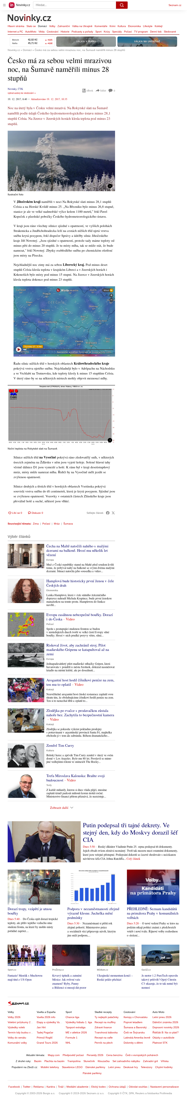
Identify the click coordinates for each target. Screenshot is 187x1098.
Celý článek (133, 858)
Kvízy (107, 31)
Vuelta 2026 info (46, 1017)
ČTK (20, 89)
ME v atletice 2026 (76, 1032)
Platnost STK (159, 1042)
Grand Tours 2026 (47, 1042)
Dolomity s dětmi (133, 1042)
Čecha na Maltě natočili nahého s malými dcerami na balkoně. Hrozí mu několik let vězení (77, 550)
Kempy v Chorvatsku (136, 1017)
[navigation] (4, 5)
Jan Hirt (41, 1027)
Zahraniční (64, 26)
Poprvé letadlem (133, 1022)
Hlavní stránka (16, 26)
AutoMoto (30, 31)
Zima (36, 523)
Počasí (128, 31)
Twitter (26, 1086)
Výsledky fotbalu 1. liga (79, 1022)
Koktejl (158, 26)
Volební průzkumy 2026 (21, 1022)
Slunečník (89, 1061)
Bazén (37, 1061)
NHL (68, 1042)
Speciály (117, 31)
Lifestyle (147, 26)
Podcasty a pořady (82, 31)
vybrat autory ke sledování (21, 93)
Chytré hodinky (164, 1067)
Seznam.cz (175, 5)
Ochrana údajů (117, 1086)
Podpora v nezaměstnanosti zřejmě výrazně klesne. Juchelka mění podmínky (93, 913)
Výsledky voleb (16, 1027)
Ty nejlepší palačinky (107, 1017)
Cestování (52, 31)
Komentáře (101, 26)
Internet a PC (15, 31)
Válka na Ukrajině (82, 26)
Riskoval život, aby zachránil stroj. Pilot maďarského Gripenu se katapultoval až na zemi (77, 649)
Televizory (146, 1067)
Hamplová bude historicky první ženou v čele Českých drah (80, 583)
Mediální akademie (77, 1086)
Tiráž (61, 1086)
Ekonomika (134, 26)
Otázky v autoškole (163, 1037)
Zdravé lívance (103, 1027)
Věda (42, 31)
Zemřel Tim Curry (60, 745)
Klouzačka (104, 1061)
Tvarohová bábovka (106, 1032)
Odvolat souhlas (138, 1086)
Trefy (49, 785)
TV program (141, 31)
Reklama (38, 1086)
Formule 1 (71, 1037)
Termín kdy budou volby (21, 1032)
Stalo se (31, 26)
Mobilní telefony (50, 1067)
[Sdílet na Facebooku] (108, 513)
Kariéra (51, 1086)
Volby (52, 26)
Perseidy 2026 (95, 1055)
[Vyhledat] (122, 5)
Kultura (122, 26)
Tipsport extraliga (75, 1027)
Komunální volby (17, 1042)
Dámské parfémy (95, 1067)
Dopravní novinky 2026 (165, 1027)
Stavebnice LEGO (72, 1067)
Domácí (42, 26)
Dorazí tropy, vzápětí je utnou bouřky (30, 911)
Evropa (50, 560)
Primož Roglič (45, 1037)
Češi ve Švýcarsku (134, 1032)
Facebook (14, 1086)
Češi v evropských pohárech (141, 1055)
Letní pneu (114, 1067)
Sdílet (103, 90)
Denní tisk (156, 31)
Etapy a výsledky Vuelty (50, 1022)
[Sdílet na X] (113, 513)
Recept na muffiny (105, 1022)
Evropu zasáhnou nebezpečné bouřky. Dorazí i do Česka (79, 616)
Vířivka (165, 1061)
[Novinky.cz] (29, 19)
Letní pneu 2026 (161, 1017)
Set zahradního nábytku (126, 1061)
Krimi (112, 26)
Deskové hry (130, 1067)
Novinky (12, 89)
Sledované (170, 31)
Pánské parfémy (92, 1073)
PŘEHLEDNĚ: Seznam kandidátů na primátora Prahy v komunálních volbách (152, 913)
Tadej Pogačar (45, 1032)
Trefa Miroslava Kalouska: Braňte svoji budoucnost (75, 778)
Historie (65, 31)
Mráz (57, 523)
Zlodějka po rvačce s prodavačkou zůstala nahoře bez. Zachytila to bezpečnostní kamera (80, 712)
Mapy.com (54, 1055)
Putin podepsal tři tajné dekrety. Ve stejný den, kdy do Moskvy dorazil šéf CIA (130, 832)
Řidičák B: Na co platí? (165, 1032)
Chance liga (72, 1017)
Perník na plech (104, 1042)
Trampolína (74, 1061)
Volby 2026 (14, 1017)
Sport (98, 31)
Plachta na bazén (54, 1061)
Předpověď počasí (73, 1055)
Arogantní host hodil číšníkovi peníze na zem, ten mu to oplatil (80, 682)
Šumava (68, 523)
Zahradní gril (150, 1061)
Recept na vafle (104, 1037)
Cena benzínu (114, 1055)
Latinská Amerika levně (137, 1037)
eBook (90, 90)
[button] (61, 161)
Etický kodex (98, 1086)
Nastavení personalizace (164, 1086)
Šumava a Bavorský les (137, 1027)
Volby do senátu (17, 1037)
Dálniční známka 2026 (165, 1022)
